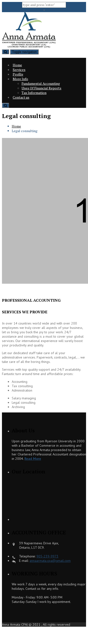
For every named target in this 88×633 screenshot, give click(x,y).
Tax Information (34, 92)
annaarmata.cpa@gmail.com (50, 560)
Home (17, 65)
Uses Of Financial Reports (41, 88)
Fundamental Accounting (41, 83)
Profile (18, 74)
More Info (20, 79)
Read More (32, 458)
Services (19, 69)
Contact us (21, 97)
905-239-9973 (47, 556)
